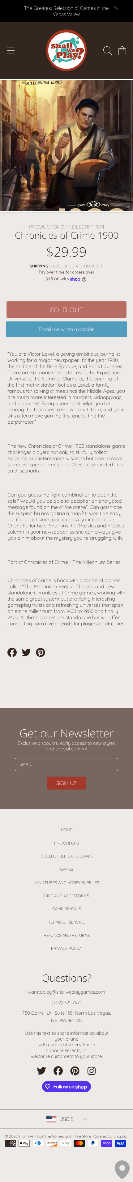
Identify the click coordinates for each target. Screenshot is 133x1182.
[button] (11, 50)
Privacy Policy (66, 948)
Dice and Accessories (66, 895)
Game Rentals (66, 908)
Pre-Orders (66, 842)
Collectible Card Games (66, 855)
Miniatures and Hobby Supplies (66, 882)
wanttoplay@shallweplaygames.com (66, 992)
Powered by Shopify (109, 1136)
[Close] (115, 8)
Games (66, 869)
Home (66, 829)
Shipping (39, 265)
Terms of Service (66, 922)
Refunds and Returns (67, 935)
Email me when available (67, 329)
